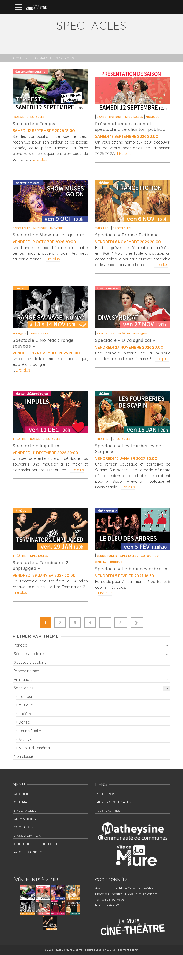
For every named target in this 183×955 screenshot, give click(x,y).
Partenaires (108, 810)
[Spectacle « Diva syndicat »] (132, 307)
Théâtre (56, 228)
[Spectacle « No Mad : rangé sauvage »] (50, 307)
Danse (19, 117)
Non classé (23, 756)
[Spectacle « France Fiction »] (132, 201)
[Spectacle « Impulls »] (50, 412)
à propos (105, 794)
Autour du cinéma (34, 748)
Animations (23, 679)
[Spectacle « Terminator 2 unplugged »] (50, 529)
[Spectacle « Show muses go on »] (50, 201)
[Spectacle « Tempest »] (50, 90)
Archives (26, 739)
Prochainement (27, 670)
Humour (115, 117)
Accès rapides (28, 852)
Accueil (21, 794)
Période (20, 645)
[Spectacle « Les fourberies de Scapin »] (132, 412)
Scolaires (24, 827)
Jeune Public (107, 555)
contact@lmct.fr (117, 905)
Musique (152, 117)
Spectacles (36, 117)
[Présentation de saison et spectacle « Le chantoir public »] (132, 90)
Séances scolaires (30, 653)
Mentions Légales (114, 802)
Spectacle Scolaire (30, 662)
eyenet (134, 949)
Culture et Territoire (36, 844)
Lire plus (40, 159)
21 (121, 622)
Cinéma (20, 802)
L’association (27, 835)
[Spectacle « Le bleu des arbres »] (132, 529)
